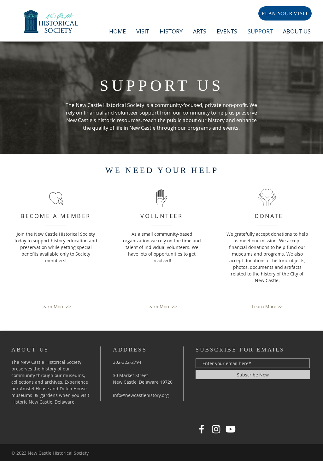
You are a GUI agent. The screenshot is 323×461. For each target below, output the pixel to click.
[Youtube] (230, 429)
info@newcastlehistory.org (141, 395)
